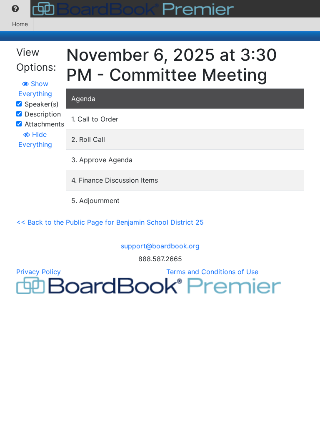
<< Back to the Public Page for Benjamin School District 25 (110, 222)
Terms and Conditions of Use (212, 271)
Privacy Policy (38, 271)
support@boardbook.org (160, 246)
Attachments (44, 124)
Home (20, 23)
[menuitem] (15, 8)
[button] (15, 9)
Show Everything (35, 88)
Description (43, 114)
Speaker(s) (42, 104)
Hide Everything (35, 139)
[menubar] (119, 8)
